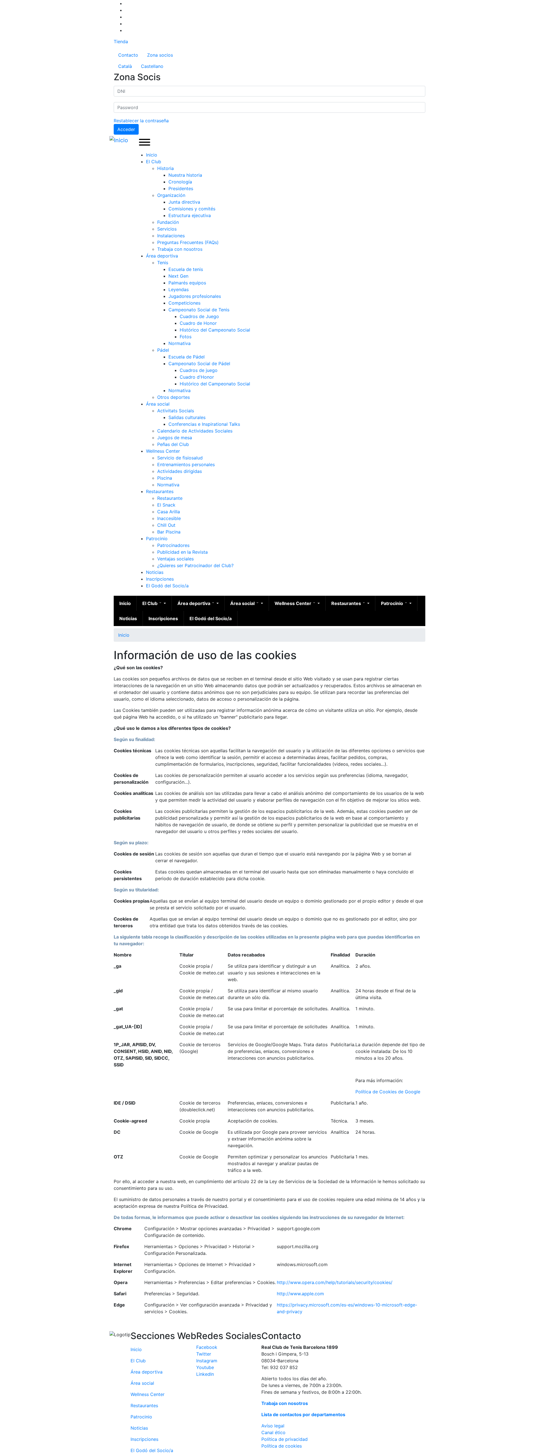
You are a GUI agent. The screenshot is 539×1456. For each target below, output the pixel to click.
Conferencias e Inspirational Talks (204, 424)
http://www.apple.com (300, 1293)
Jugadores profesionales (194, 296)
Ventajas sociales (175, 559)
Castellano (152, 66)
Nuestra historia (185, 175)
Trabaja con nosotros (179, 249)
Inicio (151, 155)
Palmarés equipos (187, 283)
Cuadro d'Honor (197, 377)
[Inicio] (119, 140)
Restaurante (169, 498)
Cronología (180, 182)
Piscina (164, 478)
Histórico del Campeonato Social (215, 330)
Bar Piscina (169, 532)
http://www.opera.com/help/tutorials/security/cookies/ (334, 1282)
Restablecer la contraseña (141, 120)
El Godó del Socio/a (167, 585)
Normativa (179, 343)
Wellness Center (163, 451)
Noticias (154, 572)
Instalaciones (171, 235)
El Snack (166, 505)
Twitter (203, 1354)
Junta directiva (184, 202)
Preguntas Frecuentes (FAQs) (188, 242)
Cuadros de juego (199, 370)
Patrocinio (157, 538)
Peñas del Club (173, 444)
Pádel (163, 350)
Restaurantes (159, 491)
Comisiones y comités (191, 208)
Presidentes (180, 188)
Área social (158, 404)
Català (125, 66)
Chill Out (166, 525)
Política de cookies (281, 1446)
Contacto (128, 55)
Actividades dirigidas (179, 471)
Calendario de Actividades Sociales (194, 431)
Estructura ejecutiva (189, 215)
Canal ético (273, 1432)
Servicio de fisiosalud (180, 458)
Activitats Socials (175, 410)
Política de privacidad (284, 1439)
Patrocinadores (173, 545)
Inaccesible (169, 518)
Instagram (206, 1360)
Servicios (167, 229)
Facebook (206, 1347)
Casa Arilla (168, 511)
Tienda (121, 41)
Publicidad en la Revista (182, 552)
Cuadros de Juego (199, 316)
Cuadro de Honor (198, 323)
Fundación (168, 222)
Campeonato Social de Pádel (199, 363)
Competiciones (184, 303)
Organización (171, 195)
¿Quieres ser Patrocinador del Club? (195, 565)
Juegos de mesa (174, 437)
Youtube (205, 1367)
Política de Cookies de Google (387, 1091)
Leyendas (178, 289)
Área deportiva (162, 256)
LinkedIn (205, 1374)
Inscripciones (160, 579)
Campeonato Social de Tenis (198, 309)
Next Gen (178, 276)
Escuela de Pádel (186, 357)
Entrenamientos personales (186, 464)
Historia (165, 168)
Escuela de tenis (185, 269)
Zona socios (160, 55)
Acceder (126, 129)
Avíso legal (272, 1426)
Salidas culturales (186, 417)
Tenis (162, 262)
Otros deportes (173, 397)
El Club (153, 161)
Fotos (185, 336)
